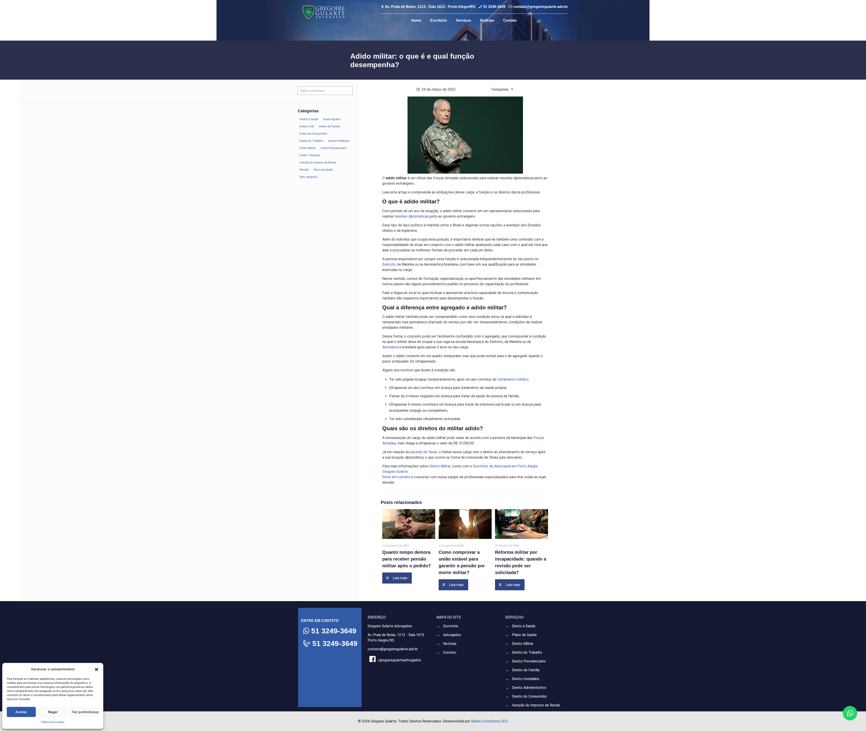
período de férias (423, 452)
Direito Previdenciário (529, 661)
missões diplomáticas (411, 216)
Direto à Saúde (523, 626)
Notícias (449, 643)
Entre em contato (396, 477)
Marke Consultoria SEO (489, 721)
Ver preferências (85, 712)
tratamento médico (512, 379)
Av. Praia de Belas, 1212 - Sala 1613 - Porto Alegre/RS (430, 7)
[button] (96, 669)
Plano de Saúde (524, 635)
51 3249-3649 (494, 7)
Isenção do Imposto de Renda (536, 705)
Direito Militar (439, 466)
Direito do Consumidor (529, 696)
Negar (53, 712)
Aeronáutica (391, 347)
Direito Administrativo (529, 687)
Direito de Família (525, 670)
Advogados (452, 635)
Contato (449, 652)
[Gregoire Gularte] (323, 12)
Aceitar (21, 712)
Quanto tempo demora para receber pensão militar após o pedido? (406, 559)
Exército (389, 264)
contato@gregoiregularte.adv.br (540, 7)
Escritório (450, 626)
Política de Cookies (52, 722)
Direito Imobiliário (525, 679)
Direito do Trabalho (527, 652)
